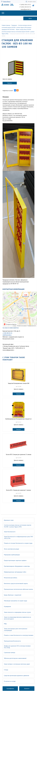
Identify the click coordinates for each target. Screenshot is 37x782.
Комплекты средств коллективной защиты (16, 583)
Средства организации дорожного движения (16, 675)
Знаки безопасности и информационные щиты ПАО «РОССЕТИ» (18, 537)
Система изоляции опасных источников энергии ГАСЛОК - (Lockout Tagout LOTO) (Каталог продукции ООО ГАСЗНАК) (16, 27)
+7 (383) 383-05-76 (25, 7)
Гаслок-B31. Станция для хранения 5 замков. (18, 490)
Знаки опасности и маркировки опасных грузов (17, 612)
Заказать (9, 83)
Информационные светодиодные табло (15, 572)
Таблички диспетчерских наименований (15, 658)
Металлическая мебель (10, 578)
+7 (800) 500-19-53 (25, 4)
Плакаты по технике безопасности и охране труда (18, 543)
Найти (30, 18)
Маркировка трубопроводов (12, 555)
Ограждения (7, 606)
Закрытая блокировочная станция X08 (18, 383)
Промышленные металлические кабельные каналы (18, 589)
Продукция (14, 25)
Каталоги (26, 688)
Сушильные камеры (9, 652)
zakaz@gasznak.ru (26, 9)
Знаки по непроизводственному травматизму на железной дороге (17, 618)
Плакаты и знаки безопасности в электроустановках (18, 635)
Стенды (6, 670)
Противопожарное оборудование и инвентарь (17, 566)
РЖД (5, 624)
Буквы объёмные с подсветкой (12, 595)
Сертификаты (10, 688)
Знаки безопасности (9, 532)
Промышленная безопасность (12, 641)
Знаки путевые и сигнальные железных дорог (17, 664)
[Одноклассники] (17, 90)
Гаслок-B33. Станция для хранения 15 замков (18, 454)
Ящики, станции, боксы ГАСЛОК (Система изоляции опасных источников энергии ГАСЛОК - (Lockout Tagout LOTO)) (18, 31)
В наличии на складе (10, 681)
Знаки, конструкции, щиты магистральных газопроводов (15, 629)
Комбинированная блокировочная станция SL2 (18, 419)
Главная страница (6, 25)
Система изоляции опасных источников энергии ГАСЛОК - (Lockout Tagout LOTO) (17, 526)
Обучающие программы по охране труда (15, 601)
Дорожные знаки (9, 520)
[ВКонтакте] (15, 90)
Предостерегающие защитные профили (15, 560)
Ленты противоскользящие (11, 549)
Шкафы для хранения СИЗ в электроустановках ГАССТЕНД (17, 646)
